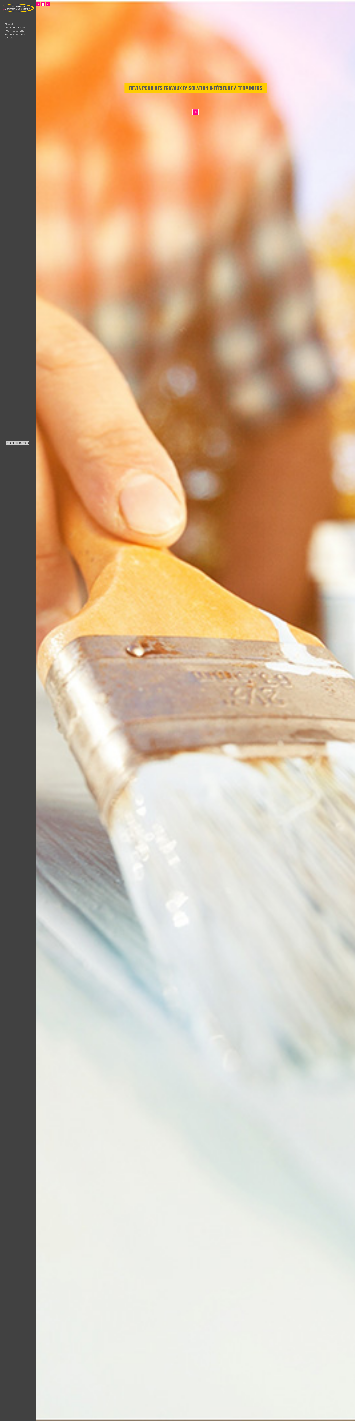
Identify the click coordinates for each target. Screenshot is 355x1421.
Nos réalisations (15, 34)
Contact (10, 37)
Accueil (9, 24)
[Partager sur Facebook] (38, 4)
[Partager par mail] (48, 4)
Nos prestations (14, 31)
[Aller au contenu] (195, 112)
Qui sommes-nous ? (15, 27)
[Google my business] (43, 4)
